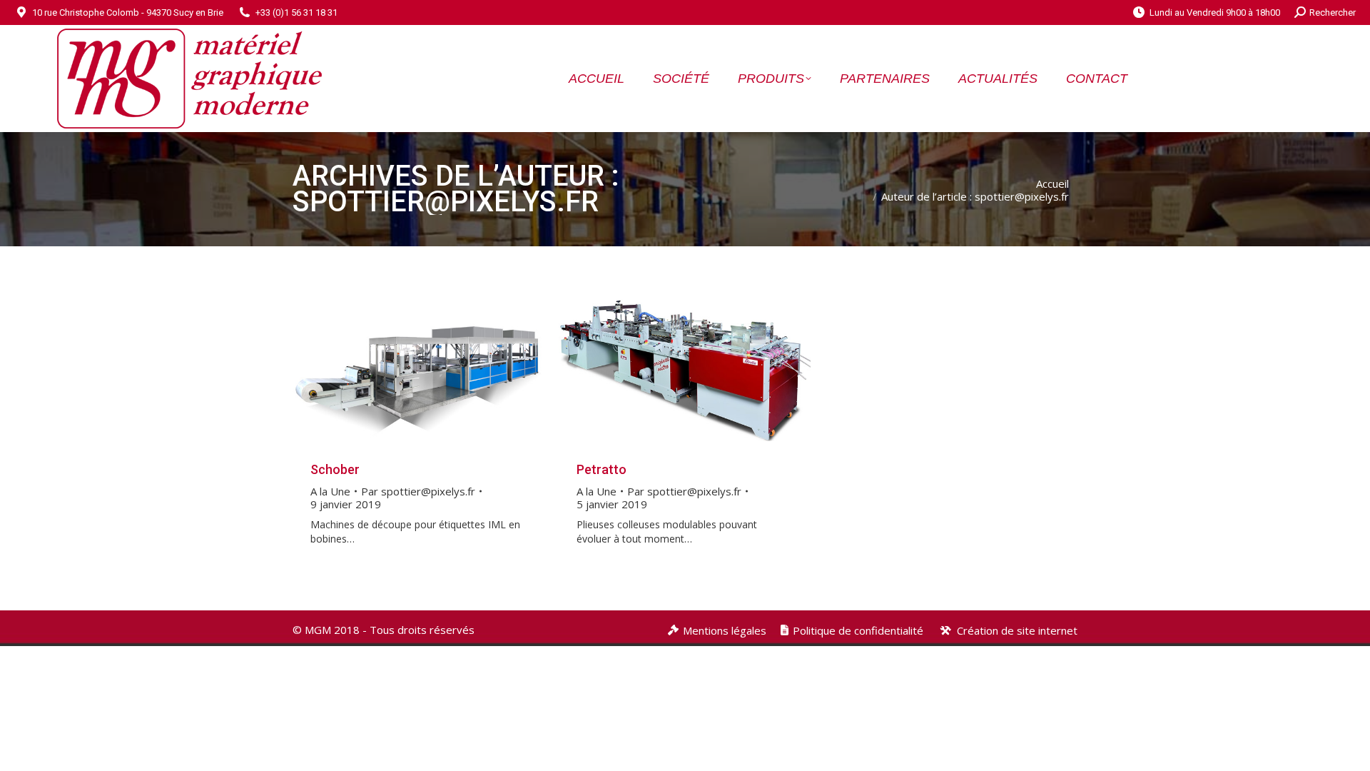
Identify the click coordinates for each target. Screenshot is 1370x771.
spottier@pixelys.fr (446, 201)
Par (418, 491)
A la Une (330, 491)
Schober (335, 469)
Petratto (601, 469)
